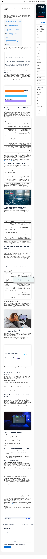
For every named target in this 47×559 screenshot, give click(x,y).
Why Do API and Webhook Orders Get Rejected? (12, 32)
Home (24, 1)
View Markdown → (28, 518)
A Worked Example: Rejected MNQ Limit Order (12, 41)
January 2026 (38, 56)
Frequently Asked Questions (10, 43)
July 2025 (38, 65)
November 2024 (39, 77)
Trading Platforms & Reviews (40, 106)
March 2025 (38, 71)
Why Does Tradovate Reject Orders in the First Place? (13, 21)
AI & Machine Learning (42, 1)
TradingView (33, 1)
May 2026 (38, 50)
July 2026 (38, 47)
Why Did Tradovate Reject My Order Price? (12, 25)
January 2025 (38, 74)
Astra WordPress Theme (30, 557)
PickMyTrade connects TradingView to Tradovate (12, 503)
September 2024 (39, 80)
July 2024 (38, 83)
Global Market (38, 97)
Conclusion (7, 44)
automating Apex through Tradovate (12, 368)
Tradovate (38, 113)
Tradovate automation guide (8, 160)
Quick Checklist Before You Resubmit (11, 40)
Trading (38, 103)
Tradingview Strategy (39, 111)
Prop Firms (38, 100)
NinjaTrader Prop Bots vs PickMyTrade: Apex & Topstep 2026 (40, 34)
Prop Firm (37, 1)
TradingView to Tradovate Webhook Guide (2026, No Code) (40, 37)
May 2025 (38, 68)
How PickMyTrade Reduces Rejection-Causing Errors (13, 38)
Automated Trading (28, 1)
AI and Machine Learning (40, 89)
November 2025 (39, 59)
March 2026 (38, 53)
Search (43, 22)
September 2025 (39, 62)
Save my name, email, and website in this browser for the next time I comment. (15, 544)
